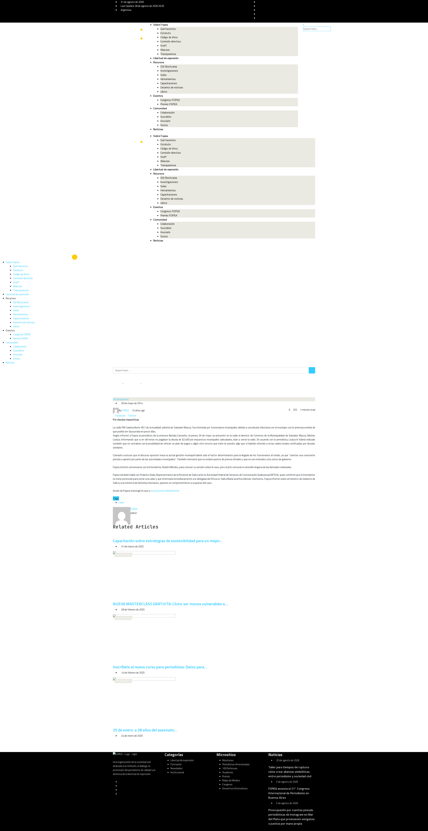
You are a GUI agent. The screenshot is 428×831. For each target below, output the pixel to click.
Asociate (165, 121)
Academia (227, 772)
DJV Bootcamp (168, 66)
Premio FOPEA (168, 104)
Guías (163, 75)
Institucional (177, 772)
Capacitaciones (168, 83)
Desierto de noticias (171, 87)
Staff (163, 46)
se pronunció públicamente (165, 491)
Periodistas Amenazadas (236, 764)
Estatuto (165, 33)
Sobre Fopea (160, 25)
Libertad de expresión (166, 58)
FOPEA (133, 509)
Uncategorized (131, 383)
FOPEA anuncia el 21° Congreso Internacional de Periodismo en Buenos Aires (289, 793)
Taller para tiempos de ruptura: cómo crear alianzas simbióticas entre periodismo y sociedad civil (289, 771)
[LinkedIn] (137, 416)
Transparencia (168, 54)
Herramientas (168, 79)
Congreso (227, 784)
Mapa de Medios (231, 780)
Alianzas (165, 50)
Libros (163, 92)
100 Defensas (229, 768)
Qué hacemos (168, 29)
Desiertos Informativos (235, 788)
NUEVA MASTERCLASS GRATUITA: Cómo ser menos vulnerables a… (170, 604)
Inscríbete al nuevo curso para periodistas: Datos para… (160, 667)
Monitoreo (228, 760)
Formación (176, 764)
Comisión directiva (170, 41)
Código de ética (169, 37)
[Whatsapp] (140, 416)
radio (121, 502)
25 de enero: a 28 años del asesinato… (145, 730)
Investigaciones (169, 71)
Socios (164, 125)
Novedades (177, 768)
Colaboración (167, 112)
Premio (226, 776)
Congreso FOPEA (170, 100)
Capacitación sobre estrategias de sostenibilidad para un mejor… (168, 541)
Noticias (158, 129)
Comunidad (160, 108)
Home (118, 383)
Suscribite (165, 117)
